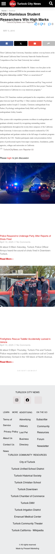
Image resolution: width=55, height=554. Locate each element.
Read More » (6, 258)
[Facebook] (27, 400)
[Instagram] (16, 400)
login (9, 157)
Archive (12, 10)
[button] (3, 3)
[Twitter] (38, 400)
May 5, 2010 (9, 30)
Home (4, 10)
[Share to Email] (35, 43)
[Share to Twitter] (20, 43)
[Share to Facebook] (6, 43)
